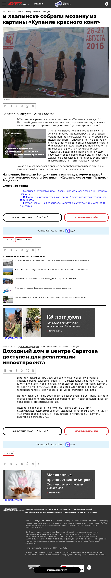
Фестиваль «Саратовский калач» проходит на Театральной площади (46, 279)
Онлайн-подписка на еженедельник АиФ (44, 512)
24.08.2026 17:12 (9, 347)
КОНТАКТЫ (53, 509)
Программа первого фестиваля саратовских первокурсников (43, 288)
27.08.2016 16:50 (9, 12)
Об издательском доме (36, 509)
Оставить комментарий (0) (86, 217)
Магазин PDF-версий (83, 509)
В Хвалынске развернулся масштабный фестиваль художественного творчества (51, 269)
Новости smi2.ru (12, 338)
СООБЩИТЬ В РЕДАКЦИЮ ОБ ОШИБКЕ (81, 512)
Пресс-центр (66, 509)
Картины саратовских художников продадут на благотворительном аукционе (50, 297)
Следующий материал (57, 570)
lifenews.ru (7, 99)
